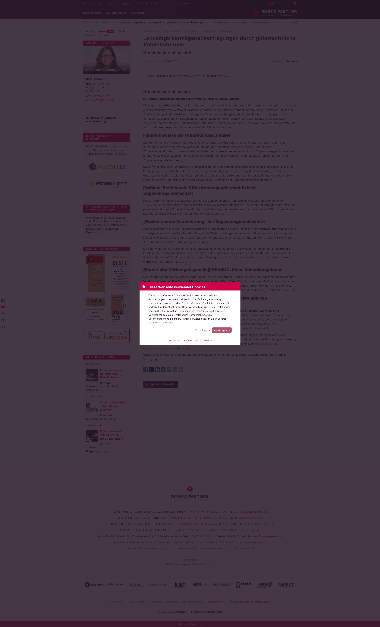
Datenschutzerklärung (160, 322)
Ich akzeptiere (222, 330)
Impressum (207, 340)
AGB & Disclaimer (191, 340)
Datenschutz (173, 340)
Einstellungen (202, 330)
